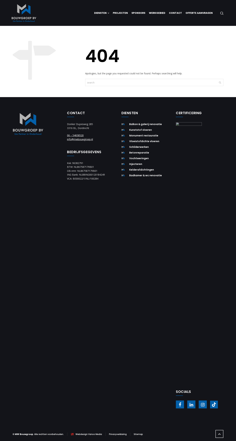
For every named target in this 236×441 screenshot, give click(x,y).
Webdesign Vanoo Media (88, 434)
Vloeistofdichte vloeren (144, 141)
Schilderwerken (139, 147)
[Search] (221, 13)
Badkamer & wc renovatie (145, 175)
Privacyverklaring (118, 434)
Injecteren (135, 164)
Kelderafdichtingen (141, 169)
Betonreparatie (139, 152)
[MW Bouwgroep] (24, 13)
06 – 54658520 (75, 135)
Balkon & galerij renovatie (145, 124)
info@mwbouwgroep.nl (80, 139)
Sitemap (138, 434)
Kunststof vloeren (140, 130)
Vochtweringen (139, 158)
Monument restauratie (143, 135)
